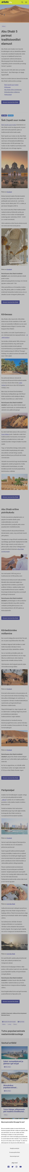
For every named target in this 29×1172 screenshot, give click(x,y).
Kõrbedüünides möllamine (12, 92)
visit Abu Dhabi (11, 904)
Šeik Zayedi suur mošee (11, 85)
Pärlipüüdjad (8, 94)
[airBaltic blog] (7, 2)
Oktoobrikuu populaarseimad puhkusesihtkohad (10, 1087)
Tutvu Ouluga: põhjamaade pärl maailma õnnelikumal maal (14, 1111)
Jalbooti (4, 800)
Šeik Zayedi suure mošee (8, 125)
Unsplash (9, 192)
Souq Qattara (5, 434)
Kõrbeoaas (7, 87)
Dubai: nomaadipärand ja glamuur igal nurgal (13, 1062)
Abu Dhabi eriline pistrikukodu (13, 89)
